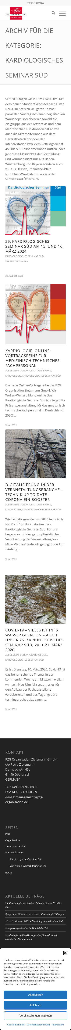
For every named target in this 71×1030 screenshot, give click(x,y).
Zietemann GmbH (15, 846)
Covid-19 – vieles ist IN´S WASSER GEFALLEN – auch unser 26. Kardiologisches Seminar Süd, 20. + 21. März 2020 (34, 639)
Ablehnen (35, 1005)
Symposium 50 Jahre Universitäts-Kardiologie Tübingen (34, 914)
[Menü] (60, 13)
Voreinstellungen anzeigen (36, 1015)
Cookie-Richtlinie (16, 1024)
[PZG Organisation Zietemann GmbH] (29, 13)
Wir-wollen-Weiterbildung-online (28, 866)
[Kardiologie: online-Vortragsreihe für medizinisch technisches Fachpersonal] (35, 314)
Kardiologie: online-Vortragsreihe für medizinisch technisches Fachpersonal (32, 358)
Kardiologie (13, 375)
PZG (7, 834)
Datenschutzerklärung (38, 1024)
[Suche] (51, 13)
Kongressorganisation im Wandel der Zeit (26, 928)
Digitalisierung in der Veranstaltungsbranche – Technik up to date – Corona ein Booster (34, 492)
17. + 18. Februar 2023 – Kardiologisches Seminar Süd (34, 921)
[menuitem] (51, 13)
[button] (65, 953)
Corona (25, 370)
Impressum (58, 1024)
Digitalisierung (41, 370)
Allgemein (12, 370)
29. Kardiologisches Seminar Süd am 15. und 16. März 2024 (34, 246)
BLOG (8, 872)
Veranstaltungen (16, 261)
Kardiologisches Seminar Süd (24, 256)
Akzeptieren (35, 994)
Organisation (12, 840)
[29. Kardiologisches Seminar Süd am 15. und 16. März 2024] (35, 210)
